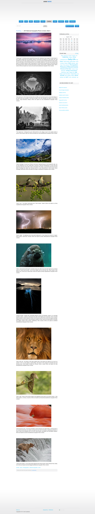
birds (66, 75)
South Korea (63, 72)
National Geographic (33, 467)
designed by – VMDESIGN (48, 509)
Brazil (70, 55)
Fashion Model (66, 61)
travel (39, 467)
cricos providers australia (64, 110)
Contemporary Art (63, 59)
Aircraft (65, 55)
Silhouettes (63, 70)
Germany (62, 63)
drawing (68, 75)
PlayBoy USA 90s (62, 92)
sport (66, 77)
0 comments (33, 470)
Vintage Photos (74, 73)
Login (77, 25)
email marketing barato (63, 105)
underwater (74, 77)
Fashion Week (72, 61)
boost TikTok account (63, 107)
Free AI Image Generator (64, 90)
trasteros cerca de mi (63, 102)
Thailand (71, 72)
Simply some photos (71, 70)
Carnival (73, 55)
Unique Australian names (64, 97)
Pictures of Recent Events (69, 67)
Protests (73, 68)
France (77, 61)
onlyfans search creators (64, 95)
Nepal (61, 65)
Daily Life (71, 59)
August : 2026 (69, 36)
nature (21, 467)
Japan (77, 63)
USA (76, 72)
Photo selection (66, 65)
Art (68, 55)
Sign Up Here (70, 25)
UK (73, 72)
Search (45, 25)
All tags (76, 53)
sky (64, 77)
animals (17, 467)
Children (70, 57)
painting (61, 77)
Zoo (78, 73)
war (77, 77)
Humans (66, 63)
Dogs (77, 59)
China (74, 57)
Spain (68, 72)
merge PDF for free (63, 100)
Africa (62, 55)
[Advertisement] (47, 11)
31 (71, 41)
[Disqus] (36, 492)
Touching (18, 31)
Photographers (26, 467)
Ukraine (61, 73)
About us (18, 509)
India (69, 63)
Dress (61, 61)
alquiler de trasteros (63, 87)
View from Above (66, 73)
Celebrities (65, 57)
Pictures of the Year (65, 69)
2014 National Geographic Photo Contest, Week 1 (37, 31)
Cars (76, 55)
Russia (76, 68)
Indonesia (73, 63)
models (72, 75)
